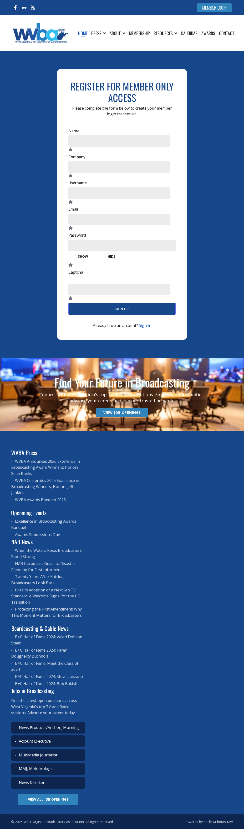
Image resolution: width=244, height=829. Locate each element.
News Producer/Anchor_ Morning (48, 727)
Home (82, 33)
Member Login (214, 8)
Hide (111, 256)
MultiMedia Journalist (37, 755)
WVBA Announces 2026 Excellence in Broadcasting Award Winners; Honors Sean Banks (45, 467)
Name (73, 130)
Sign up (122, 309)
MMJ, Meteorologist (36, 768)
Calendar (189, 33)
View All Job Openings (48, 799)
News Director (31, 782)
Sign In (145, 325)
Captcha (75, 272)
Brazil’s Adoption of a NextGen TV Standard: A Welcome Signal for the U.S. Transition (46, 596)
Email (73, 209)
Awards (208, 33)
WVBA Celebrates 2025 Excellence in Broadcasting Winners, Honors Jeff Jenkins (45, 486)
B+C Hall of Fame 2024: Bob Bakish (45, 683)
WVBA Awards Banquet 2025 (40, 499)
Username (77, 183)
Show (83, 256)
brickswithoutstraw (218, 821)
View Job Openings (122, 412)
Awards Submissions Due (37, 534)
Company (76, 156)
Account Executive (34, 741)
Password (77, 235)
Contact (226, 33)
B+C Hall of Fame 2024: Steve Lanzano (48, 676)
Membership (139, 33)
